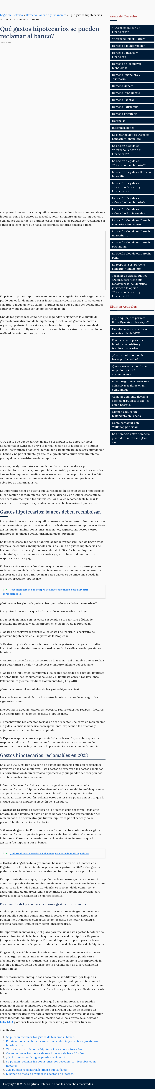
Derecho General (123, 86)
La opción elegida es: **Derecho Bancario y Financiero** (126, 187)
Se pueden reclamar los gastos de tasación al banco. (40, 1037)
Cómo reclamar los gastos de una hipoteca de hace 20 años (45, 1053)
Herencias (118, 120)
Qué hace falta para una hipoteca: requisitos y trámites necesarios (128, 344)
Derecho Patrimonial (125, 107)
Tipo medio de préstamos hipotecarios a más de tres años (44, 1049)
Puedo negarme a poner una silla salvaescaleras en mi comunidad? (130, 385)
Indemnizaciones (123, 127)
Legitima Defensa (11, 15)
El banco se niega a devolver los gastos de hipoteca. (40, 1074)
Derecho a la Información (128, 45)
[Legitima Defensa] (20, 5)
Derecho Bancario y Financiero (46, 15)
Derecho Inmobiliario (126, 93)
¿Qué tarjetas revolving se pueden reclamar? (35, 1057)
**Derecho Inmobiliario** (128, 38)
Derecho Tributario (124, 113)
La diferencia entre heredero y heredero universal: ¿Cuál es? (131, 438)
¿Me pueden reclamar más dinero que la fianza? (37, 1069)
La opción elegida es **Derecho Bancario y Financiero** (126, 150)
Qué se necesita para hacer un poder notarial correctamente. (130, 370)
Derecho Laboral (123, 100)
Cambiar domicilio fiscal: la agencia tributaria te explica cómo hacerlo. (130, 400)
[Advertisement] (53, 131)
